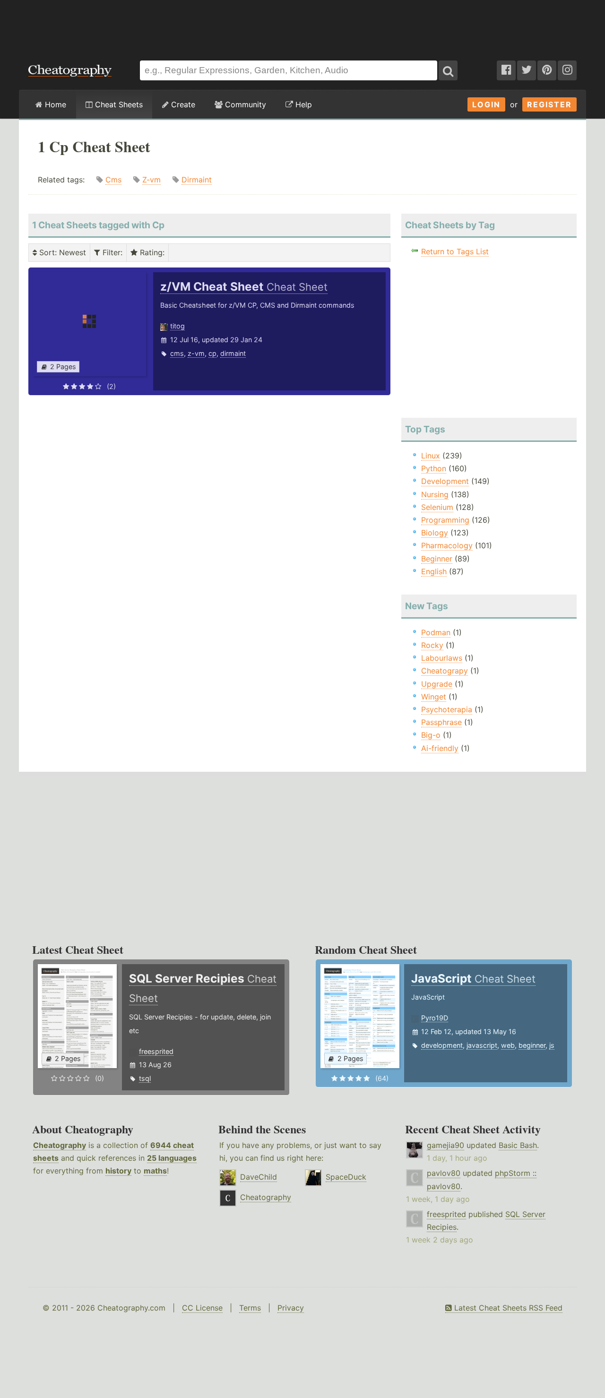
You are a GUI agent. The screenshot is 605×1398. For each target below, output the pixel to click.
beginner (532, 1045)
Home (54, 104)
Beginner (436, 558)
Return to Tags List (455, 251)
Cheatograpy (444, 670)
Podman (435, 632)
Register (549, 104)
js (551, 1045)
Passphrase (441, 722)
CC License (202, 1307)
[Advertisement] (302, 25)
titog (177, 326)
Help (302, 104)
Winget (433, 696)
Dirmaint (197, 179)
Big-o (431, 735)
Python (433, 468)
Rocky (432, 645)
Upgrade (436, 684)
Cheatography (59, 1145)
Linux (430, 455)
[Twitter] (526, 70)
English (434, 571)
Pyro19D (434, 1018)
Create (182, 104)
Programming (445, 520)
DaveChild (258, 1177)
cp (212, 353)
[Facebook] (506, 70)
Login (486, 104)
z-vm (196, 353)
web (508, 1045)
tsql (145, 1078)
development (442, 1045)
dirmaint (233, 353)
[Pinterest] (546, 70)
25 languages (172, 1158)
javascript (482, 1045)
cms (177, 353)
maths (155, 1170)
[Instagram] (567, 70)
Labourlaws (441, 658)
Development (445, 481)
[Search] (448, 70)
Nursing (435, 494)
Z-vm (151, 179)
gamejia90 (445, 1145)
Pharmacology (447, 545)
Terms (250, 1307)
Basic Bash (518, 1145)
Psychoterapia (446, 709)
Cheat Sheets (118, 104)
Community (244, 104)
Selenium (437, 507)
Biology (434, 532)
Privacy (290, 1307)
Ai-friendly (439, 748)
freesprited (156, 1051)
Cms (113, 179)
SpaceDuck (346, 1177)
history (118, 1170)
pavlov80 (443, 1173)
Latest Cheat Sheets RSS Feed (507, 1307)
